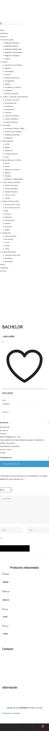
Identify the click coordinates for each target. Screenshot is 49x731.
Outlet (2, 265)
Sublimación (6, 233)
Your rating (5, 484)
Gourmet (8, 214)
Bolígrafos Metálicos (12, 43)
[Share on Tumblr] (19, 412)
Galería (44, 693)
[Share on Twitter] (13, 412)
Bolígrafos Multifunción (13, 49)
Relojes (7, 84)
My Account (8, 727)
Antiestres (8, 151)
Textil (7, 242)
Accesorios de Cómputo (13, 132)
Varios (7, 249)
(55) (6, 661)
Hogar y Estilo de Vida (10, 201)
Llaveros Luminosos (12, 116)
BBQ (6, 211)
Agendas (8, 68)
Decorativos (9, 239)
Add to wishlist (9, 336)
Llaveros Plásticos (11, 122)
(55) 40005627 (44, 18)
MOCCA (6, 600)
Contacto (3, 271)
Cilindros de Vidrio (11, 185)
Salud (7, 157)
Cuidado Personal (11, 154)
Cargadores (9, 138)
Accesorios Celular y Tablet (14, 128)
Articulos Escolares (11, 94)
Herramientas (9, 109)
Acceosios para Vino (12, 100)
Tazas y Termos (10, 236)
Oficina (5, 62)
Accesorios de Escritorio (13, 65)
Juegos (7, 230)
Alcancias (8, 227)
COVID (7, 144)
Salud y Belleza (7, 141)
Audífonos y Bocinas (12, 135)
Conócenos (4, 33)
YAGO (5, 634)
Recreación (9, 261)
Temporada (4, 268)
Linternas (8, 113)
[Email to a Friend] (28, 412)
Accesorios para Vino (12, 208)
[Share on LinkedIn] (16, 412)
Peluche (7, 223)
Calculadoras (9, 71)
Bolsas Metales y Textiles (11, 160)
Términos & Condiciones (38, 702)
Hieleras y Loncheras (12, 170)
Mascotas (8, 217)
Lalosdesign (16, 713)
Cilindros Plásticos (11, 192)
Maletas (8, 173)
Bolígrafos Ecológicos (12, 56)
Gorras (7, 166)
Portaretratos (10, 220)
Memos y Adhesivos (12, 78)
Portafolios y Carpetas (13, 87)
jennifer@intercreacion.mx (39, 7)
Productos (3, 37)
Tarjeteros (8, 90)
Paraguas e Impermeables (14, 179)
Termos (7, 198)
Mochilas (8, 176)
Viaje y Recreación (9, 252)
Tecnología (6, 125)
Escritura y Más (8, 40)
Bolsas (7, 163)
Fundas (7, 246)
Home (2, 30)
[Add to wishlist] (6, 575)
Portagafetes (9, 81)
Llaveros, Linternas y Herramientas (15, 97)
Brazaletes (8, 258)
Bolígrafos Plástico (11, 46)
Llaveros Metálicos (11, 119)
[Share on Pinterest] (25, 412)
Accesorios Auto (11, 103)
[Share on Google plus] (22, 412)
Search (24, 727)
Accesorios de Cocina (12, 204)
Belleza (7, 147)
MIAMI (6, 582)
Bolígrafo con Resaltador (13, 52)
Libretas (8, 75)
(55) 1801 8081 (44, 13)
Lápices (7, 59)
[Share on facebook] (10, 412)
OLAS (5, 617)
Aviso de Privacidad (40, 699)
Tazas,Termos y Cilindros (11, 182)
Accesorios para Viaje (12, 255)
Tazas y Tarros (10, 195)
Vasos (12, 404)
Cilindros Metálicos (11, 189)
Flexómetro (9, 106)
